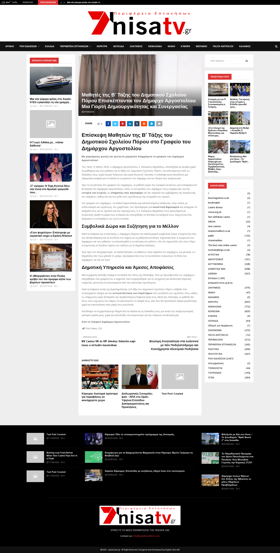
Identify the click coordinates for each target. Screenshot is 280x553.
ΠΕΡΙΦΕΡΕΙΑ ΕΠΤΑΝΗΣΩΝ (74, 46)
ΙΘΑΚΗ (171, 46)
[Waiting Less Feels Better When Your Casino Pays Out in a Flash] (35, 457)
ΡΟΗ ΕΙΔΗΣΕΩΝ (28, 46)
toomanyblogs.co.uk (219, 249)
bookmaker (214, 202)
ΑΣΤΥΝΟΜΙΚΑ (215, 263)
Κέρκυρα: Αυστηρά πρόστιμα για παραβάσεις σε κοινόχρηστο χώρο (100, 397)
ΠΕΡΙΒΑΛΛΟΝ (215, 339)
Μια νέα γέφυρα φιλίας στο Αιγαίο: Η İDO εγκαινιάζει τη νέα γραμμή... (50, 100)
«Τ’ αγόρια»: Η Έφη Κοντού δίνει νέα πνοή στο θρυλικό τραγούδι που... (50, 189)
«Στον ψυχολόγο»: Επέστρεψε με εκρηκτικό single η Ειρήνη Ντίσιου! (51, 234)
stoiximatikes (215, 240)
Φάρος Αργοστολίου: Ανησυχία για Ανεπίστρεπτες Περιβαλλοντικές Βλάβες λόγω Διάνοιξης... (216, 164)
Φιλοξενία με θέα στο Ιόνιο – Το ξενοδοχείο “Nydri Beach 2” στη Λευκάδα (237, 437)
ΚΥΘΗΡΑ (185, 46)
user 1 (35, 106)
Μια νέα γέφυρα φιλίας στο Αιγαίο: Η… (84, 2)
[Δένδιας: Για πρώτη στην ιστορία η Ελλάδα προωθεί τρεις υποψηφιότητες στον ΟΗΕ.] (240, 89)
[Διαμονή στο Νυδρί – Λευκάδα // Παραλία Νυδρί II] (240, 118)
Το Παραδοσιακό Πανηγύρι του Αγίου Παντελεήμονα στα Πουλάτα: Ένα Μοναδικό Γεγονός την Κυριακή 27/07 (237, 458)
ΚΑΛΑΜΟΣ (245, 46)
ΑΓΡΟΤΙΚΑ (213, 254)
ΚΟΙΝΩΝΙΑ (214, 311)
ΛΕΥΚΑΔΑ (118, 46)
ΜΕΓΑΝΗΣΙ (201, 46)
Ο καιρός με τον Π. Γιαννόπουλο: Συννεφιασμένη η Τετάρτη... (217, 103)
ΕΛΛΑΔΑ (49, 46)
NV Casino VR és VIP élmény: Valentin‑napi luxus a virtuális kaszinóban (108, 343)
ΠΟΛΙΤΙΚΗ (213, 349)
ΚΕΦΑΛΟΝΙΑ (155, 46)
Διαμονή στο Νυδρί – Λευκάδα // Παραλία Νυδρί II (239, 130)
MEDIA (211, 221)
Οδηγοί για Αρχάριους (220, 325)
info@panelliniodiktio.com (146, 535)
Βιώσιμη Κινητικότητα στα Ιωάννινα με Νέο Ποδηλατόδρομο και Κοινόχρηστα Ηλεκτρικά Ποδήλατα (173, 345)
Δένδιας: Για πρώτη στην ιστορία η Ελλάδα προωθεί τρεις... (240, 103)
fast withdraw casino (219, 216)
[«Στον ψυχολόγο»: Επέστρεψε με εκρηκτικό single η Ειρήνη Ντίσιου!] (51, 214)
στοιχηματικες (216, 363)
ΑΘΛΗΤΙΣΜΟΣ (215, 259)
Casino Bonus (215, 207)
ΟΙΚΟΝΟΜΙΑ (215, 330)
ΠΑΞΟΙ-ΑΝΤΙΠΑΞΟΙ (223, 46)
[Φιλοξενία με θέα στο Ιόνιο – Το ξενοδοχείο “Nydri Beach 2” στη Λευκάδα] (240, 146)
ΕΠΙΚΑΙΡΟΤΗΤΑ (216, 282)
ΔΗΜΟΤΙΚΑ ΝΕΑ (216, 268)
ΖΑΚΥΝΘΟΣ (136, 46)
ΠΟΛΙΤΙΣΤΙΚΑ (215, 353)
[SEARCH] (246, 61)
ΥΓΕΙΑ (211, 377)
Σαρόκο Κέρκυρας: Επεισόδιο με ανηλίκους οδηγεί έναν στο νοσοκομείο (145, 470)
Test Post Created (172, 393)
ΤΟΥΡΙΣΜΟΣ (215, 372)
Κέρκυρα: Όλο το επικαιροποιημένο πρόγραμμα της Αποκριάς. (140, 434)
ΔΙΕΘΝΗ (212, 273)
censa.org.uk (214, 212)
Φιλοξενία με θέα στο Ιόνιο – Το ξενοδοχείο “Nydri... (239, 159)
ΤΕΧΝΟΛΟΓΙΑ (215, 368)
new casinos (214, 226)
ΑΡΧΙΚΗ (9, 46)
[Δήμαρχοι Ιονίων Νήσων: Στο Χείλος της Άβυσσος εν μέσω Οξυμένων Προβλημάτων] (210, 480)
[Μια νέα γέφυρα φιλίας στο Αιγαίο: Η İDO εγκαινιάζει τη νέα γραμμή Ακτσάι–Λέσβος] (51, 81)
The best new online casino (222, 245)
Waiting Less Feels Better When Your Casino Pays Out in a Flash (62, 455)
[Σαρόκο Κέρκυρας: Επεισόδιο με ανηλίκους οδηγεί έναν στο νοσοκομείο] (93, 475)
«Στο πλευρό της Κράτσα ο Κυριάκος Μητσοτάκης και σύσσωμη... (218, 132)
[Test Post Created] (35, 439)
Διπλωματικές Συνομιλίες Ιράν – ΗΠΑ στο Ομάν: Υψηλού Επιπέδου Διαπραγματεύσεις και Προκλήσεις (137, 400)
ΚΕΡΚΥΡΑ (102, 46)
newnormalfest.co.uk (219, 230)
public (211, 235)
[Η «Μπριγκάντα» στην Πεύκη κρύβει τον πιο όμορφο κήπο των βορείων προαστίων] (51, 258)
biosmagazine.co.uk (218, 197)
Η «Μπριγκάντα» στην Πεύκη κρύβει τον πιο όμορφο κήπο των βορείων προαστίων (50, 279)
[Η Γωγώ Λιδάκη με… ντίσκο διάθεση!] (51, 124)
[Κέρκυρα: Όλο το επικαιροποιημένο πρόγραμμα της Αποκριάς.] (93, 439)
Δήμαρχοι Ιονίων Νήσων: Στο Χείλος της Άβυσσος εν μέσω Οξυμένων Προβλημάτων (236, 480)
